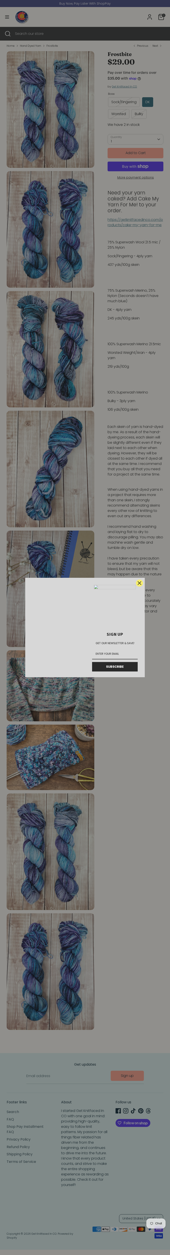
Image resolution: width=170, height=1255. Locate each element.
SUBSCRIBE (115, 666)
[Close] (139, 583)
